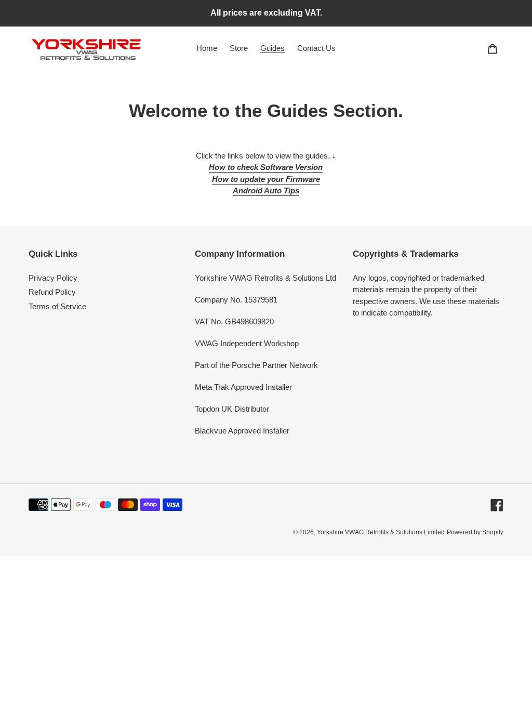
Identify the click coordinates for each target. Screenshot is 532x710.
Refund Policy (52, 291)
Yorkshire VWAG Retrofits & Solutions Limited (381, 532)
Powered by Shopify (475, 532)
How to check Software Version (266, 167)
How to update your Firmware (266, 179)
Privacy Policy (53, 277)
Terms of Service (57, 306)
